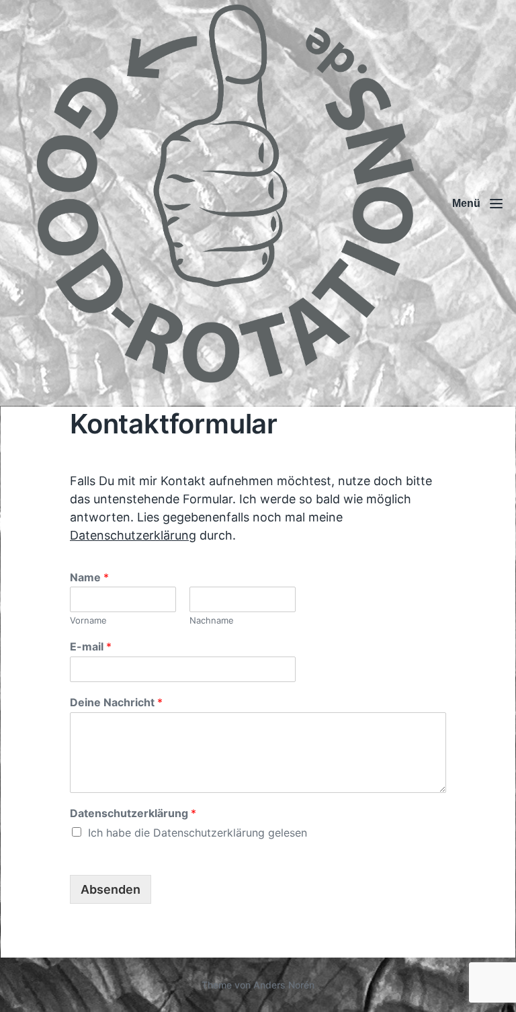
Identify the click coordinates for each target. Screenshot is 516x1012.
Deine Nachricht (116, 702)
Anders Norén (283, 984)
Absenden (110, 889)
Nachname (211, 620)
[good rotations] (224, 203)
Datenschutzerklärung (133, 535)
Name (89, 577)
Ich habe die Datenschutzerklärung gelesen (197, 832)
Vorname (88, 620)
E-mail (91, 646)
